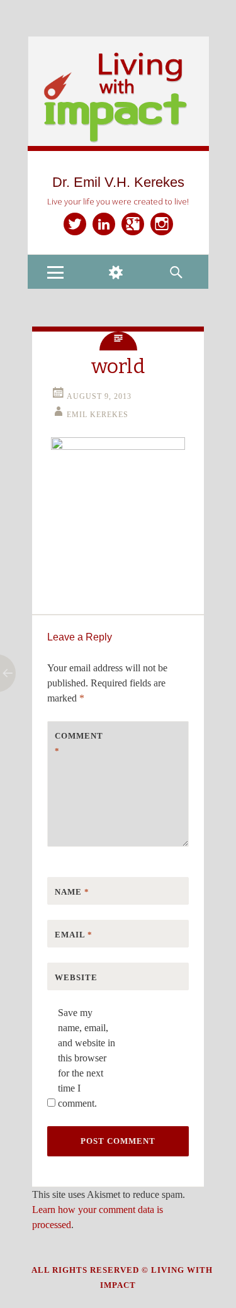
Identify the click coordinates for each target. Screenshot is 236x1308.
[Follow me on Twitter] (75, 224)
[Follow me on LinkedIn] (104, 224)
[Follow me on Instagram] (161, 224)
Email (74, 934)
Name (72, 892)
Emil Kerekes (97, 414)
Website (76, 977)
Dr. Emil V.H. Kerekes (118, 182)
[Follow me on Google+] (132, 224)
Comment (79, 743)
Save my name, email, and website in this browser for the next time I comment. (86, 1058)
